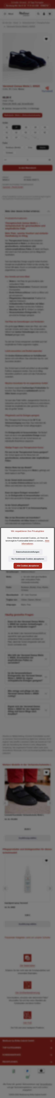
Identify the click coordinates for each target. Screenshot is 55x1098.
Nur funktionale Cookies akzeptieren (28, 559)
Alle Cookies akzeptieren (28, 566)
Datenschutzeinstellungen (27, 552)
